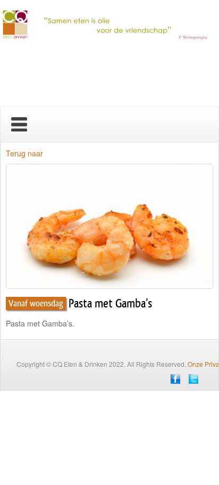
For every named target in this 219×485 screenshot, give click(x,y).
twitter (193, 379)
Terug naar (24, 153)
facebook (175, 379)
